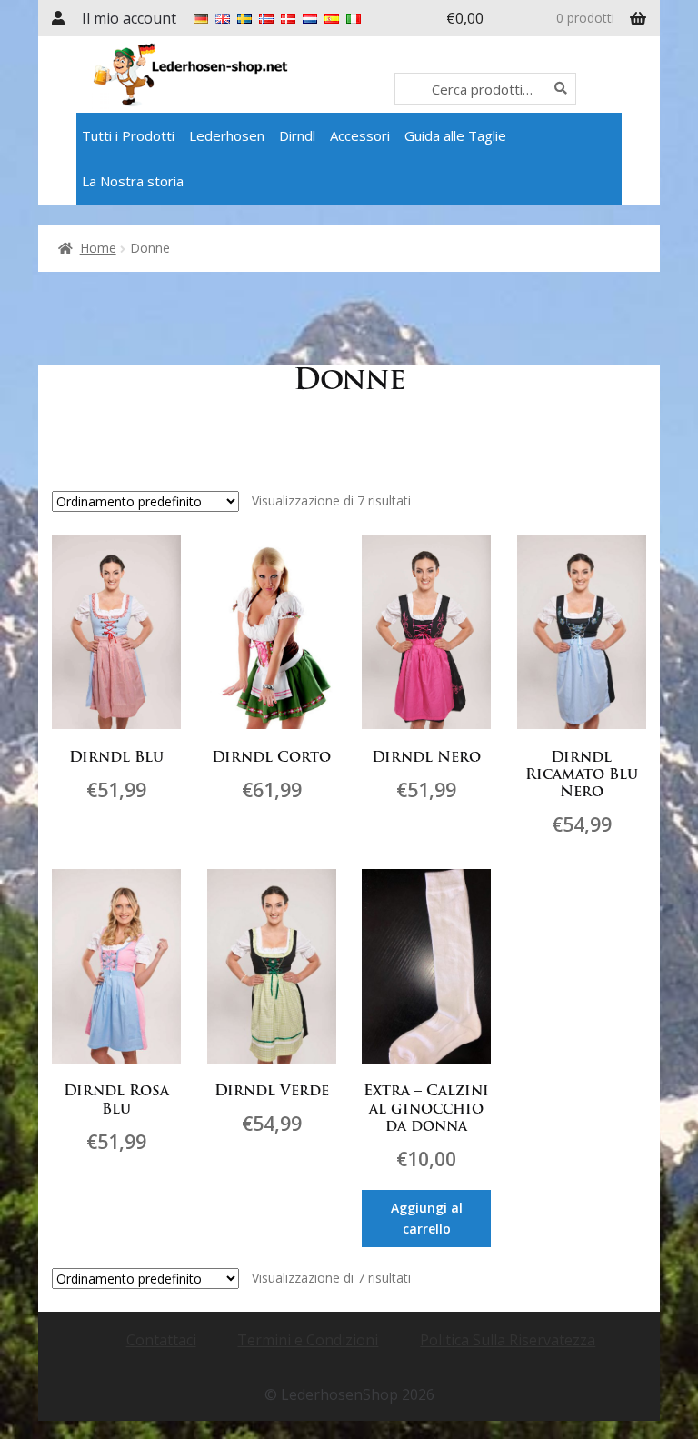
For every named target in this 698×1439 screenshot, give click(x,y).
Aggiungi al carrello (427, 1218)
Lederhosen (226, 135)
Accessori (360, 135)
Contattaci (161, 1340)
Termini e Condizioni (307, 1340)
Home (98, 247)
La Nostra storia (133, 181)
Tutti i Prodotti (128, 135)
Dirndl (297, 135)
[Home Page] (242, 74)
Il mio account (129, 18)
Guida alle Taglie (455, 135)
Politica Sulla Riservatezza (507, 1340)
